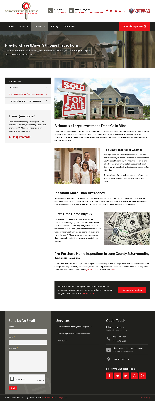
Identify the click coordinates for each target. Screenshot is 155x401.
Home (11, 26)
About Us (23, 26)
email (113, 269)
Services (38, 26)
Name (11, 326)
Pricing (54, 26)
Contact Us (69, 26)
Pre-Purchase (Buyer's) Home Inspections (26, 94)
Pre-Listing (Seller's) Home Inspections (25, 101)
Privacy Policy (145, 398)
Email (11, 337)
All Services (13, 87)
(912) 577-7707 (92, 269)
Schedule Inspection (133, 26)
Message (12, 348)
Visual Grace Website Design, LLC (54, 398)
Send (13, 388)
